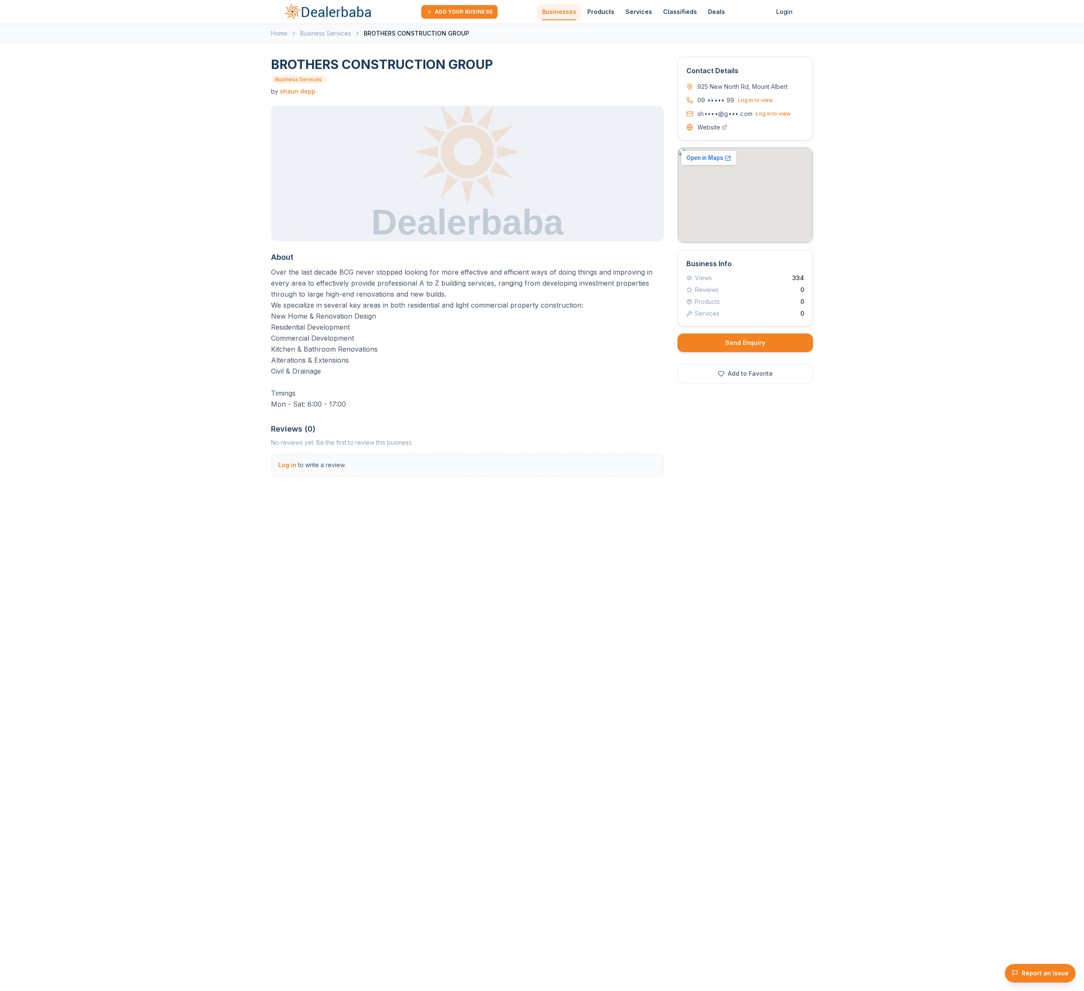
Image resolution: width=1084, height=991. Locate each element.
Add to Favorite (750, 373)
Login (784, 11)
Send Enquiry (745, 342)
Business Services (325, 33)
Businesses (559, 11)
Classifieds (680, 11)
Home (279, 33)
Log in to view (755, 100)
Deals (716, 11)
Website (708, 127)
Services (638, 11)
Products (600, 11)
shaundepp (297, 91)
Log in (287, 464)
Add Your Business (463, 11)
